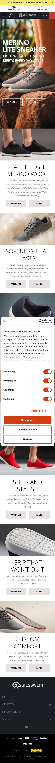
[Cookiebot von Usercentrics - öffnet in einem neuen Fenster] (39, 321)
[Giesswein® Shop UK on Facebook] (22, 727)
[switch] (47, 380)
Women (12, 102)
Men (36, 102)
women (16, 203)
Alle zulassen (27, 420)
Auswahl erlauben (27, 429)
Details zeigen (38, 410)
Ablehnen (27, 439)
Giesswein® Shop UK (19, 756)
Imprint (48, 756)
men (39, 203)
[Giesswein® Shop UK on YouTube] (26, 727)
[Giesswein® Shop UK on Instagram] (31, 727)
